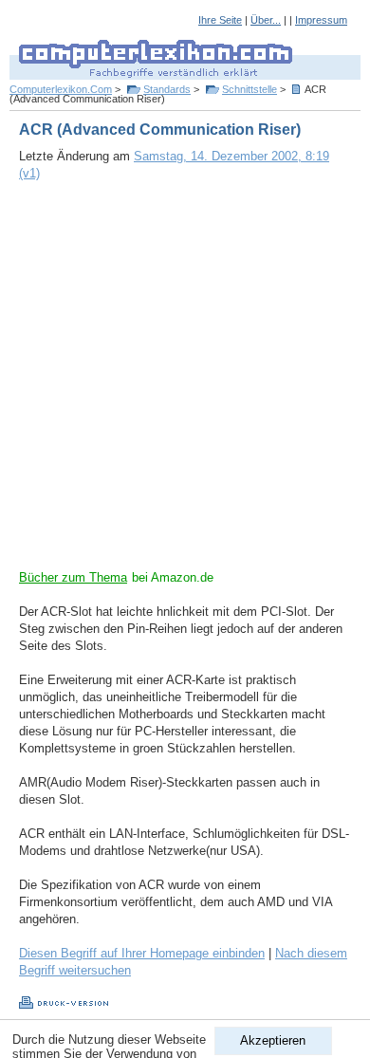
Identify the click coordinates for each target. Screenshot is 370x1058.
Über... (265, 20)
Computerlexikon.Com (60, 89)
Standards (167, 89)
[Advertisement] (185, 384)
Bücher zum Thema (73, 577)
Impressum (321, 20)
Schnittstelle (249, 89)
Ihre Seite (220, 20)
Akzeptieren (272, 1040)
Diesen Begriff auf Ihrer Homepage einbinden (142, 953)
